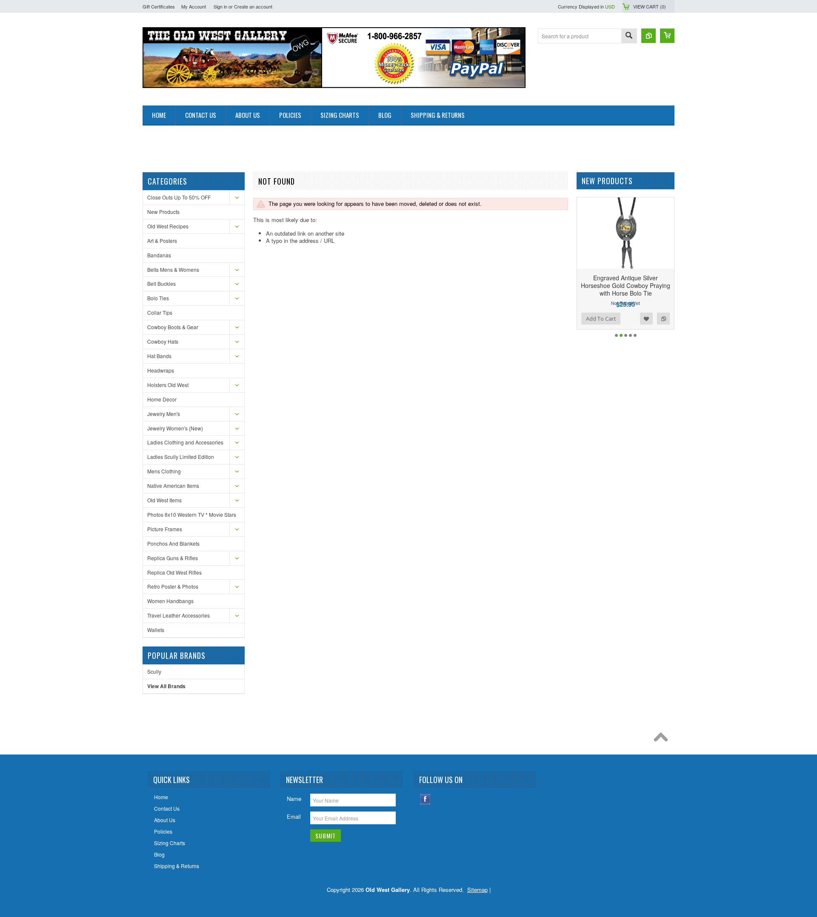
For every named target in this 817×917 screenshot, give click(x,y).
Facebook (425, 799)
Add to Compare (663, 319)
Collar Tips (159, 312)
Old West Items (164, 500)
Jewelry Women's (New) (175, 428)
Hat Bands (159, 355)
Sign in (220, 6)
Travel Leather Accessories (178, 615)
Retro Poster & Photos (172, 586)
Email (294, 816)
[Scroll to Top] (663, 739)
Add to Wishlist (646, 319)
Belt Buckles (161, 283)
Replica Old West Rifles (174, 572)
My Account (193, 6)
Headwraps (160, 370)
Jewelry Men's (163, 413)
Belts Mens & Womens (173, 269)
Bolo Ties (158, 298)
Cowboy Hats (162, 341)
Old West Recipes (168, 226)
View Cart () (649, 6)
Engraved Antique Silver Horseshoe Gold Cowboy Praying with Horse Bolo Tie (625, 285)
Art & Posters (162, 240)
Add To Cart (601, 318)
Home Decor (162, 399)
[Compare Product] (648, 35)
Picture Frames (164, 529)
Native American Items (173, 485)
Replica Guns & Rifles (172, 557)
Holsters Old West (168, 384)
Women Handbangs (170, 600)
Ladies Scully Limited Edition (180, 456)
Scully (154, 671)
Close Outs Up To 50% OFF (179, 197)
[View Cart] (667, 35)
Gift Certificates (159, 6)
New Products (163, 211)
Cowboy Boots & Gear (172, 326)
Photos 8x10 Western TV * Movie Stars (191, 514)
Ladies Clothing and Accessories (185, 442)
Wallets (155, 629)
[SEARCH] (629, 36)
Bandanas (159, 255)
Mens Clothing (164, 471)
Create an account (253, 6)
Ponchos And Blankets (173, 543)
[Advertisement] (297, 144)
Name (294, 799)
